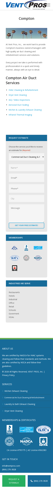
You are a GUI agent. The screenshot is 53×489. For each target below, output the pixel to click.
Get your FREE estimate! (26, 225)
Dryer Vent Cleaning (18, 95)
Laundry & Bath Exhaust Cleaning (20, 404)
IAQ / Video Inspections (19, 100)
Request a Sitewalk (13, 481)
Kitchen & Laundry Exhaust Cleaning (25, 109)
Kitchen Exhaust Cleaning (16, 391)
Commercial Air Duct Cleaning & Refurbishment (24, 397)
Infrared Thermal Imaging (20, 114)
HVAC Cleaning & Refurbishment (23, 90)
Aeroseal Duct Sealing (19, 104)
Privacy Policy (8, 375)
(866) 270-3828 (41, 481)
